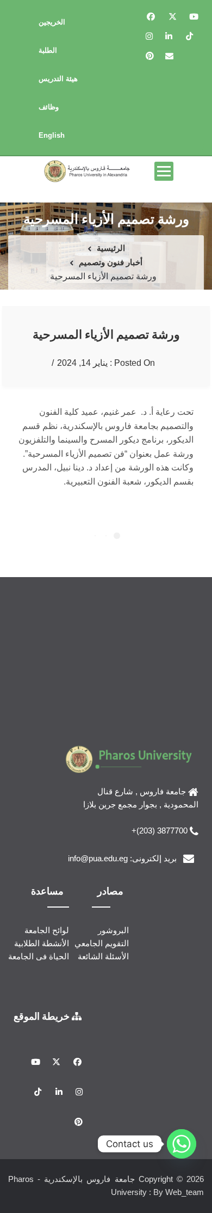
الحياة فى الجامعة (38, 956)
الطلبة (48, 50)
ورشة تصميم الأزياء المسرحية (106, 334)
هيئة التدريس (58, 79)
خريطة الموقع (43, 1015)
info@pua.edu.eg (98, 858)
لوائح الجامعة (46, 930)
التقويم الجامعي (101, 943)
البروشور (113, 930)
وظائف (49, 107)
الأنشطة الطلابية (41, 943)
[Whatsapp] (181, 1144)
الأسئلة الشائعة (103, 956)
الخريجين (52, 22)
